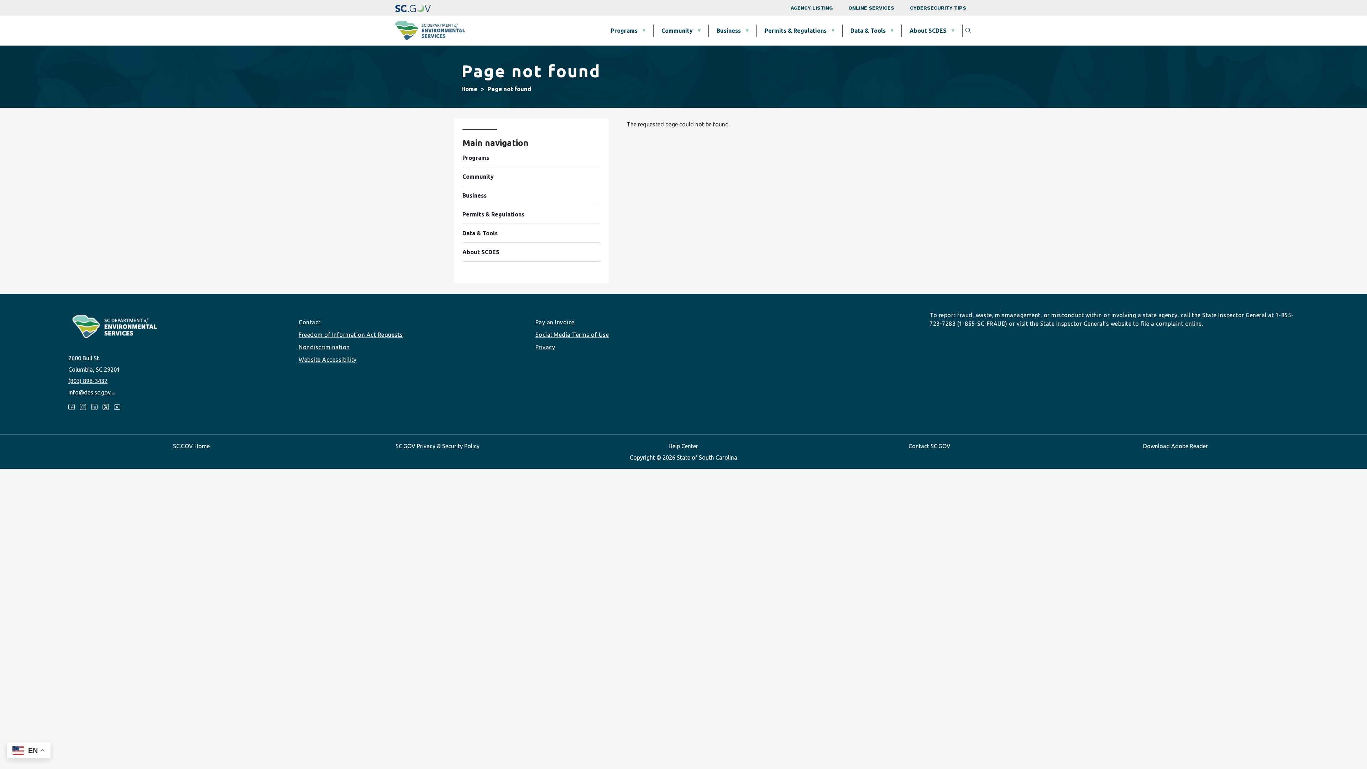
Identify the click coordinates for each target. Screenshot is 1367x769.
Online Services (871, 8)
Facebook (71, 407)
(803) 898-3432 (88, 381)
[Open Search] (968, 30)
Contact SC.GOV (929, 446)
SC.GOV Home (191, 446)
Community (677, 30)
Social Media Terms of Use (572, 334)
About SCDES (928, 30)
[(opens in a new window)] (413, 8)
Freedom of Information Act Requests (351, 334)
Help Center (683, 446)
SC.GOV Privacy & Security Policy (438, 446)
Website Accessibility (328, 359)
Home (469, 89)
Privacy (545, 347)
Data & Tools (868, 30)
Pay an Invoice (555, 322)
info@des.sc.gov (89, 392)
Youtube (117, 407)
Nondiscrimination (324, 347)
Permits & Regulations (796, 30)
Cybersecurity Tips (938, 8)
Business (729, 30)
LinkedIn (94, 407)
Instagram (83, 407)
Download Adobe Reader (1175, 446)
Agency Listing (812, 8)
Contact (310, 322)
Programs (624, 30)
